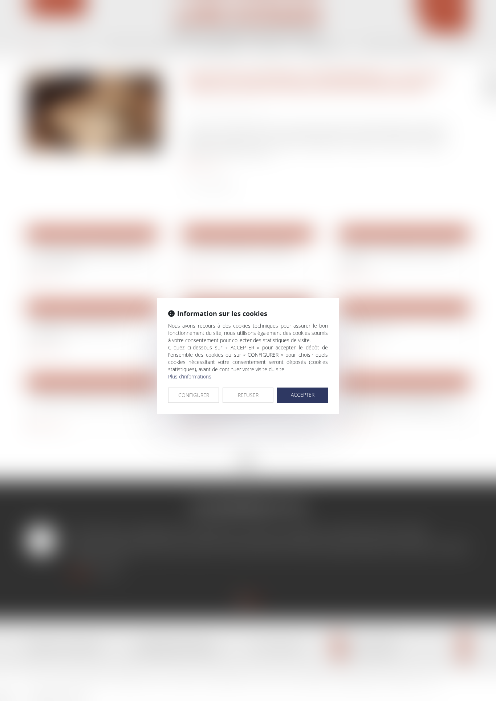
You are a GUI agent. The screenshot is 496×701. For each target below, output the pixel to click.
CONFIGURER (193, 395)
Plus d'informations (189, 376)
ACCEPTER (302, 394)
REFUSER (248, 395)
